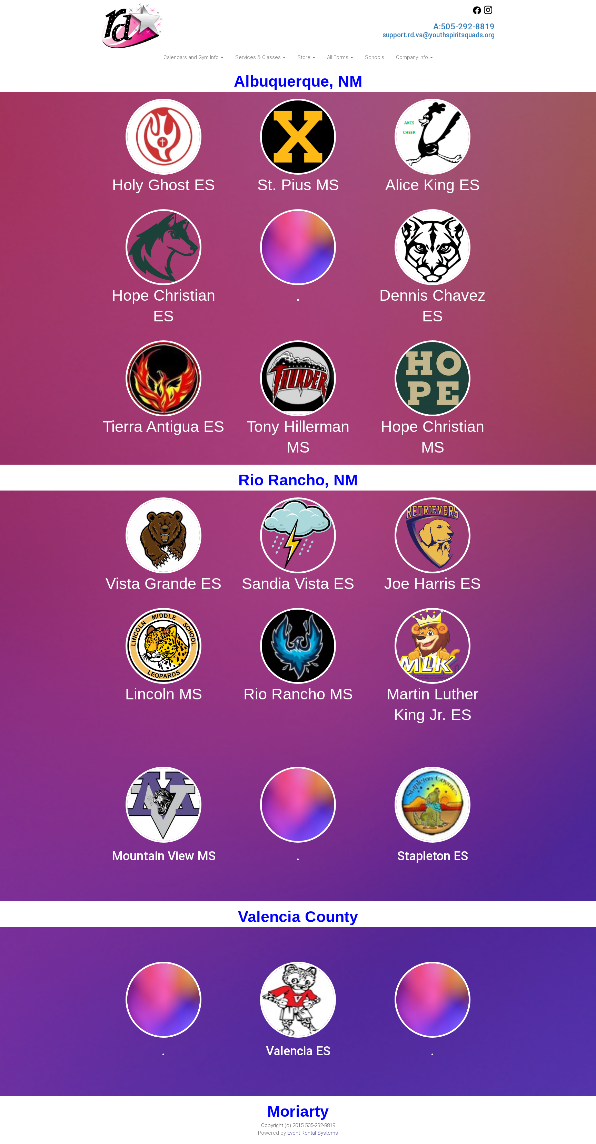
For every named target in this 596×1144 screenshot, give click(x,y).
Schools (374, 57)
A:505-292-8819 (464, 26)
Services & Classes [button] (258, 57)
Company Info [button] (412, 57)
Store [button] (304, 57)
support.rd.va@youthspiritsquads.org (439, 35)
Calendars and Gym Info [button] (191, 57)
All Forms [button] (338, 57)
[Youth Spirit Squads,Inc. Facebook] (477, 13)
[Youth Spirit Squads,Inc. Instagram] (488, 13)
